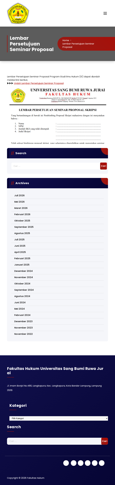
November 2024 (23, 277)
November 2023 (23, 327)
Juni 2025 (19, 245)
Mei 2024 (19, 308)
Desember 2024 (23, 271)
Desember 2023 (23, 321)
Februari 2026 (22, 214)
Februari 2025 (22, 258)
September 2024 (24, 290)
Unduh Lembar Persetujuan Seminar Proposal (39, 83)
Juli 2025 (19, 239)
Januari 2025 (21, 264)
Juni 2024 (20, 302)
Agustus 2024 (22, 296)
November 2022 (23, 334)
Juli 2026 (19, 195)
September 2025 (24, 227)
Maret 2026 (20, 208)
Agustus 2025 (22, 233)
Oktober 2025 (22, 220)
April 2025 (20, 252)
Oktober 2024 (22, 283)
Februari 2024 (22, 315)
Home (65, 40)
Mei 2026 (19, 201)
